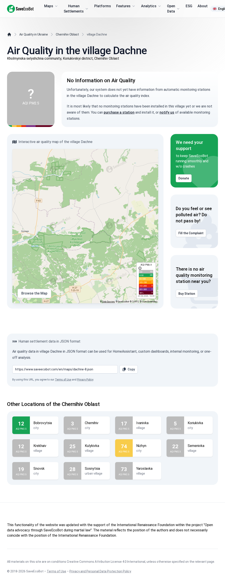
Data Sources (108, 301)
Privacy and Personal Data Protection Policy (100, 571)
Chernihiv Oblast (67, 34)
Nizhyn (141, 446)
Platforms (102, 6)
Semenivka (196, 446)
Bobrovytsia (42, 423)
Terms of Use (63, 379)
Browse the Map (34, 293)
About (203, 6)
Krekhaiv (39, 446)
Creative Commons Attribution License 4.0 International (106, 561)
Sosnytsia (92, 468)
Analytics (148, 6)
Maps (48, 6)
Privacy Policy (85, 379)
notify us (167, 112)
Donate (183, 178)
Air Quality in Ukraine (33, 34)
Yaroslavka (144, 468)
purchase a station (119, 112)
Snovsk (39, 468)
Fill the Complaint (190, 233)
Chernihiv (91, 423)
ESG (189, 6)
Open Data (171, 8)
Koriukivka (195, 423)
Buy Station (186, 293)
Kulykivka (92, 446)
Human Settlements (74, 8)
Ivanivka (142, 423)
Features (123, 6)
